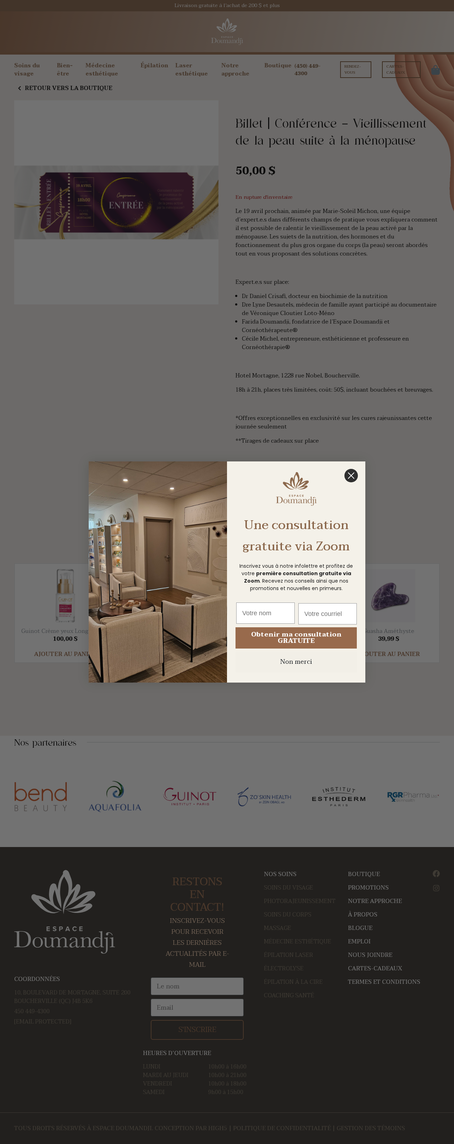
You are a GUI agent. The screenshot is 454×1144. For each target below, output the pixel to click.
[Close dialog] (351, 476)
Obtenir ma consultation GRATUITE (296, 637)
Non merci (296, 661)
